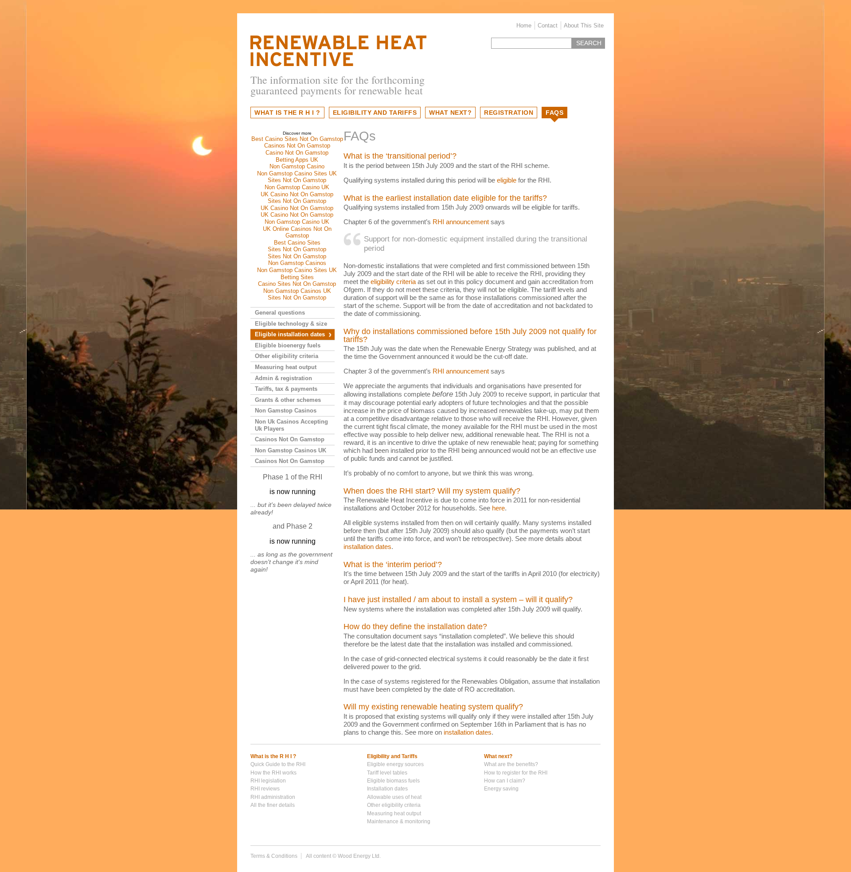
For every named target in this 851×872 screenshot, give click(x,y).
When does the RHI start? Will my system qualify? (432, 491)
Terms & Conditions (273, 856)
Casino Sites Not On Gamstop (297, 283)
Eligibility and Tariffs (392, 756)
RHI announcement (461, 222)
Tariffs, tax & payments (286, 388)
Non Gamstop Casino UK (297, 187)
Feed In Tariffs (338, 50)
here (498, 508)
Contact (548, 25)
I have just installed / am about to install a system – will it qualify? (458, 599)
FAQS (554, 112)
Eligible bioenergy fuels (287, 345)
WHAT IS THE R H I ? (287, 112)
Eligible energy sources (395, 764)
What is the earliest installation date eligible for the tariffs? (445, 198)
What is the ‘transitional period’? (400, 156)
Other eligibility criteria (286, 356)
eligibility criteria (393, 281)
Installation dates (387, 789)
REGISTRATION (508, 112)
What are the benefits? (511, 764)
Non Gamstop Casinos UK (297, 291)
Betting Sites (297, 277)
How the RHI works (273, 773)
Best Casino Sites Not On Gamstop (297, 139)
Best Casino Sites (297, 242)
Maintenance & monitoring (398, 821)
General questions (280, 312)
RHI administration (272, 797)
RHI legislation (268, 781)
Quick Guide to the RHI (277, 764)
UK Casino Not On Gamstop (297, 194)
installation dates (367, 546)
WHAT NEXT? (450, 112)
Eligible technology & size (291, 323)
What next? (498, 756)
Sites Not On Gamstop (297, 180)
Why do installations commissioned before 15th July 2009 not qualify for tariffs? (470, 335)
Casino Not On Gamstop (296, 152)
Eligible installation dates (290, 334)
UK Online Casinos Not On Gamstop (297, 232)
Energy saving (501, 789)
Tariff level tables (387, 773)
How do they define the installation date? (415, 626)
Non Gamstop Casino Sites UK (297, 173)
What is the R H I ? (273, 756)
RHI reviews (265, 789)
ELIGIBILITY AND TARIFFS (375, 112)
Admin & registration (283, 378)
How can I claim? (504, 781)
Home (523, 25)
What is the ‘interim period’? (393, 564)
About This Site (584, 25)
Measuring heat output (285, 367)
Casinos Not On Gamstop (297, 145)
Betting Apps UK (297, 159)
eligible (506, 180)
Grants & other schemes (288, 400)
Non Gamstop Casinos (297, 263)
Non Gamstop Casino (296, 166)
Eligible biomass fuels (393, 781)
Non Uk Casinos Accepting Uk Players (291, 425)
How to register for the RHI (515, 773)
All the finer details (272, 805)
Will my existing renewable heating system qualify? (433, 706)
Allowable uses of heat (394, 797)
